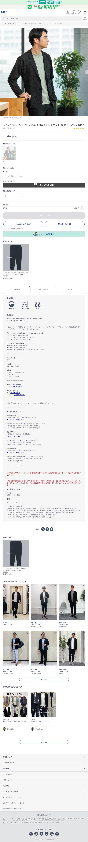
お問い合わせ (7, 780)
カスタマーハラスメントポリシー (14, 803)
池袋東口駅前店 (11, 729)
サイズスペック (10, 181)
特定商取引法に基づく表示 (12, 809)
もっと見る (44, 679)
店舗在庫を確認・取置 (65, 224)
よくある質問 (7, 774)
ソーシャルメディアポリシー (13, 797)
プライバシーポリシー (10, 791)
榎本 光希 (10, 728)
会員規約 (6, 786)
